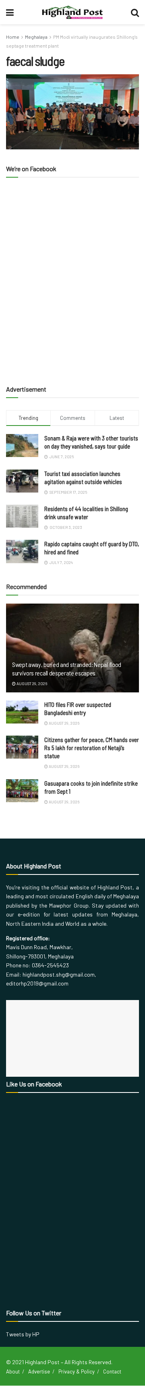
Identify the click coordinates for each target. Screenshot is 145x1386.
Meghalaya (36, 37)
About (13, 1371)
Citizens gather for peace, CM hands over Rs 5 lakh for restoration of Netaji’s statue (91, 747)
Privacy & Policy (76, 1371)
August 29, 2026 (31, 683)
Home (12, 37)
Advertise (39, 1371)
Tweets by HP (22, 1334)
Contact (112, 1371)
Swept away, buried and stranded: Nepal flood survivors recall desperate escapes (66, 668)
